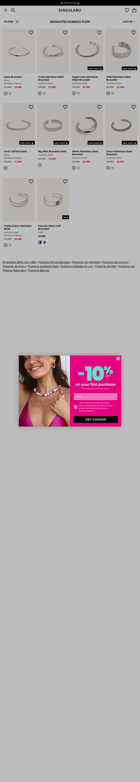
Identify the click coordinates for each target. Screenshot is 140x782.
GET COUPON (95, 419)
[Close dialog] (118, 358)
